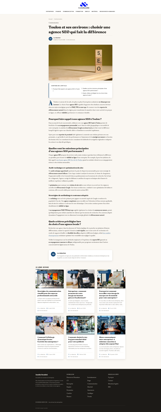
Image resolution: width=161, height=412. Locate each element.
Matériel (95, 11)
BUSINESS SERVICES (41, 402)
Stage (89, 380)
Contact (110, 380)
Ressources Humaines (107, 11)
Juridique (90, 393)
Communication (68, 11)
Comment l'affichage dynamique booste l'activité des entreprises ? (47, 339)
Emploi (87, 11)
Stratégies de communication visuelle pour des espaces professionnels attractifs (49, 293)
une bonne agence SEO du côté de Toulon (69, 160)
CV (68, 380)
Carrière (69, 393)
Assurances (90, 390)
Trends (89, 396)
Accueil (50, 19)
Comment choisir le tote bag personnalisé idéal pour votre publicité (77, 339)
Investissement (91, 377)
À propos (83, 258)
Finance (58, 11)
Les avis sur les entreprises (55, 402)
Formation (79, 11)
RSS (109, 387)
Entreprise (50, 11)
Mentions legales (113, 384)
